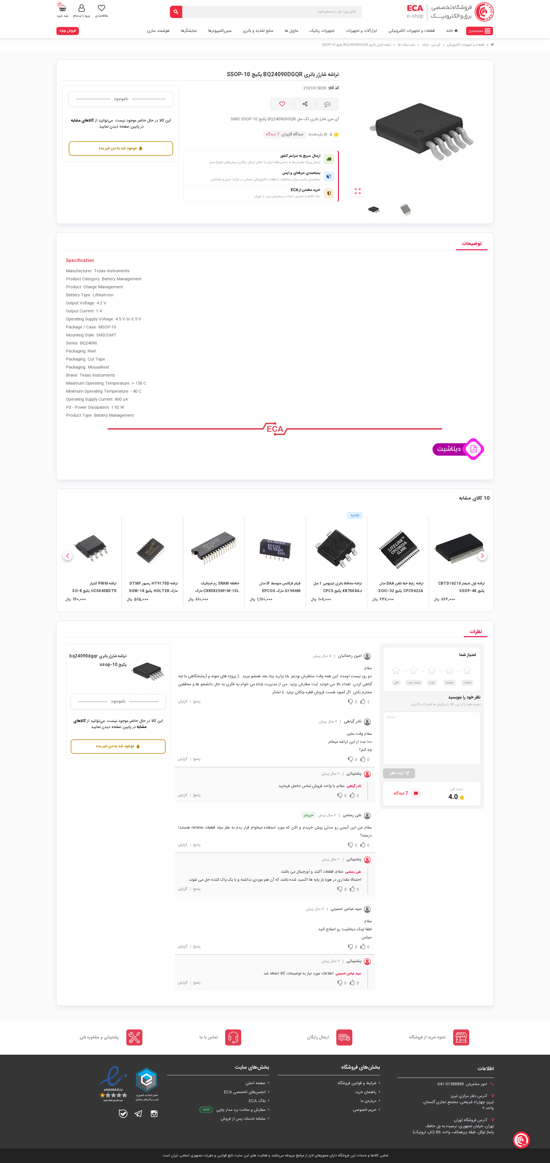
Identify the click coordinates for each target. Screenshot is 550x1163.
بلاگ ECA (257, 1101)
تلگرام (138, 1113)
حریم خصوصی (364, 1110)
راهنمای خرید (365, 1092)
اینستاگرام (154, 1113)
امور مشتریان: (462, 1084)
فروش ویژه (67, 31)
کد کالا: (333, 88)
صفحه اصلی (255, 1083)
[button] (482, 555)
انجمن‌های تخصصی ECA (245, 1092)
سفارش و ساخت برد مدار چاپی (241, 1110)
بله (123, 1113)
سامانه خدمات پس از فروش (243, 1118)
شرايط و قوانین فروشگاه (357, 1083)
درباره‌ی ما (368, 1101)
